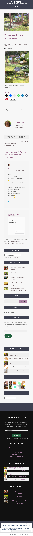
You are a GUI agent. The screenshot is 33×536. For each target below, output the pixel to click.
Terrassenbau (15, 110)
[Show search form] (13, 6)
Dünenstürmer (24, 139)
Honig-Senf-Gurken (16, 452)
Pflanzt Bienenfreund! (16, 450)
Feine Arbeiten (16, 2)
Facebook (16, 509)
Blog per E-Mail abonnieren (16, 417)
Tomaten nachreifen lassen (16, 354)
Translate (16, 257)
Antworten (15, 203)
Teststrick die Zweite (20, 366)
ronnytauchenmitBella (15, 166)
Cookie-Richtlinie (12, 529)
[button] (12, 61)
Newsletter (16, 317)
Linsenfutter (12, 370)
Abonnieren (16, 435)
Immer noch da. (22, 370)
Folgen (8, 336)
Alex (10, 358)
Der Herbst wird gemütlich (16, 456)
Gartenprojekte (23, 44)
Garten (16, 44)
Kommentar (19, 232)
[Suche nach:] (11, 301)
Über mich (13, 273)
